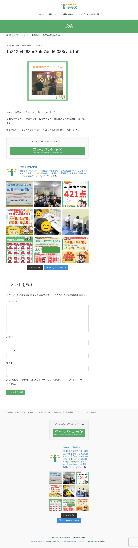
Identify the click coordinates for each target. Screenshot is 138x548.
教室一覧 (58, 412)
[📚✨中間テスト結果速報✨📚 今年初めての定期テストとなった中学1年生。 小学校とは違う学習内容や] (19, 250)
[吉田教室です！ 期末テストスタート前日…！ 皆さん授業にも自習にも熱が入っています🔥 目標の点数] (47, 222)
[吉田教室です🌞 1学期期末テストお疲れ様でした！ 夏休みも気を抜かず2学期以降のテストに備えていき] (75, 194)
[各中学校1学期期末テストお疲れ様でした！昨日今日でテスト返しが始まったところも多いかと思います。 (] (19, 222)
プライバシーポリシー (86, 412)
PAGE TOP (132, 529)
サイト (9, 363)
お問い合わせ (44, 412)
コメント (12, 301)
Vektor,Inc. (94, 541)
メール (10, 350)
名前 (9, 337)
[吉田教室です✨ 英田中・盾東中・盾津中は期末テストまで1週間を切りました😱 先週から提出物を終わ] (75, 222)
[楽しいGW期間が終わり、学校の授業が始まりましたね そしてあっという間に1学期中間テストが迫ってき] (75, 250)
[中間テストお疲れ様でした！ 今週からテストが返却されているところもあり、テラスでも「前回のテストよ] (47, 250)
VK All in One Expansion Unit (77, 541)
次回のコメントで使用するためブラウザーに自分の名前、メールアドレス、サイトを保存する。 (47, 382)
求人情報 (69, 412)
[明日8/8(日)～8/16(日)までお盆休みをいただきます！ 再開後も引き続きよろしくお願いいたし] (19, 194)
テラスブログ (29, 412)
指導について (14, 412)
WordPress (45, 541)
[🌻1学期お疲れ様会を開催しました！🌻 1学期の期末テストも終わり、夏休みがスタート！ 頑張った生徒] (47, 194)
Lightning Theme (58, 541)
